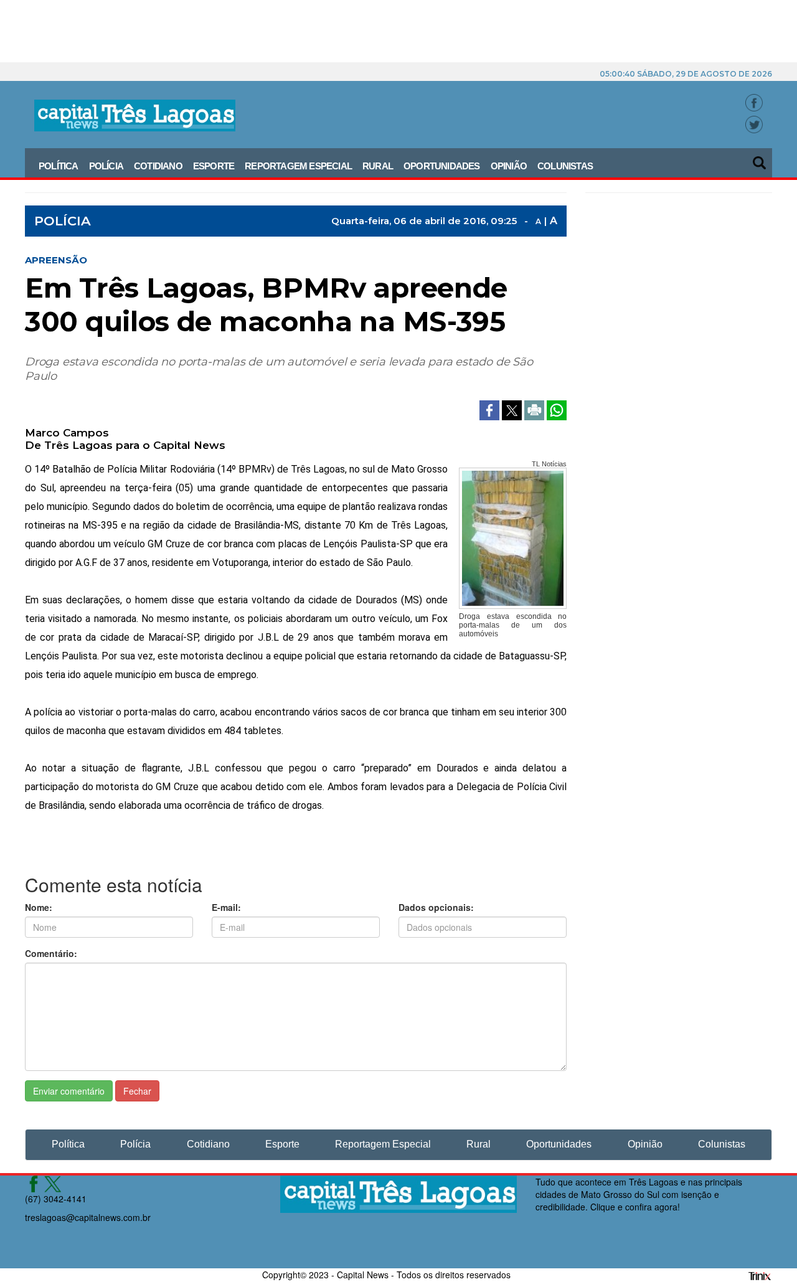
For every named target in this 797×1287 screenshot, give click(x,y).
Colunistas (565, 166)
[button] (760, 158)
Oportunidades (441, 166)
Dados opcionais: (436, 907)
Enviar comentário (69, 1091)
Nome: (38, 907)
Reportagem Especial (298, 166)
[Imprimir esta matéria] (535, 409)
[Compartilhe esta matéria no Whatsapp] (557, 409)
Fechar (137, 1091)
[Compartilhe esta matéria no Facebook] (490, 409)
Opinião (509, 166)
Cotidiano (158, 166)
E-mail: (226, 907)
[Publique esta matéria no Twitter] (513, 409)
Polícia (106, 166)
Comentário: (51, 953)
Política (58, 166)
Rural (377, 166)
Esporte (213, 166)
